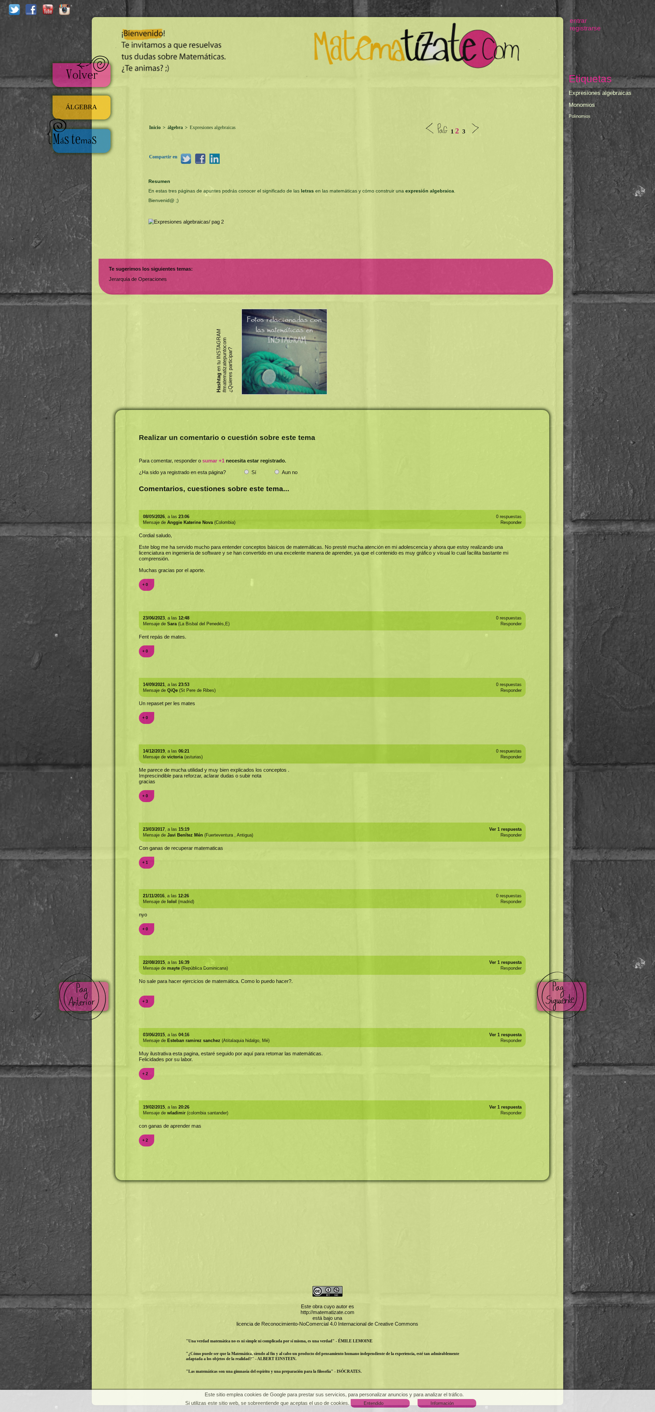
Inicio (155, 127)
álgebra (175, 127)
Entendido (373, 1403)
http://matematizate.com (327, 1312)
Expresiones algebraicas (600, 93)
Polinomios (580, 116)
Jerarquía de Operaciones (138, 279)
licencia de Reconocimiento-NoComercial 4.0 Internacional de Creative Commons (327, 1324)
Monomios (582, 105)
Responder (510, 522)
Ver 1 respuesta (505, 829)
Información (442, 1403)
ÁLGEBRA (81, 107)
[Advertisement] (327, 96)
